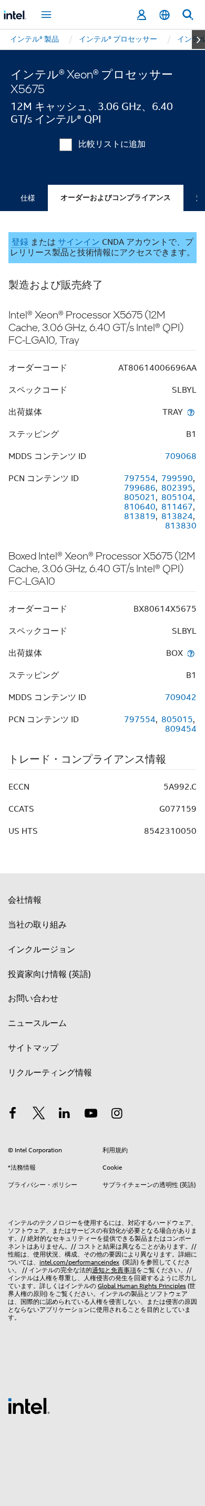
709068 (181, 456)
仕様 (27, 198)
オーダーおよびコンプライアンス (115, 198)
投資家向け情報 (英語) (49, 974)
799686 (140, 488)
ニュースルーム (37, 1023)
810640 (140, 507)
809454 (181, 729)
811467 (177, 507)
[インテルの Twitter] (39, 1114)
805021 (140, 497)
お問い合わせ (33, 998)
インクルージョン (41, 949)
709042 (181, 697)
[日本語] (164, 15)
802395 (177, 488)
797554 (140, 478)
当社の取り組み (37, 925)
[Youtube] (91, 1114)
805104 (177, 497)
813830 (181, 526)
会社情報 (25, 900)
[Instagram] (117, 1114)
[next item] (198, 39)
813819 (140, 516)
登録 (20, 242)
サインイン (79, 242)
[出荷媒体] (191, 411)
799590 (177, 478)
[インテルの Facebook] (13, 1114)
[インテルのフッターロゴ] (29, 1405)
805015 (177, 719)
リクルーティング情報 (50, 1073)
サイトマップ (33, 1048)
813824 (177, 516)
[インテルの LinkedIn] (65, 1114)
